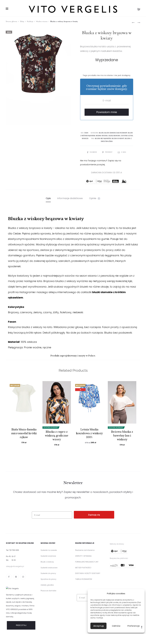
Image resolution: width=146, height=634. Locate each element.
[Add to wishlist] (34, 384)
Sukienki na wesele (49, 550)
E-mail (123, 152)
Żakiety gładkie (47, 585)
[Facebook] (9, 576)
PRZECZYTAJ (21, 625)
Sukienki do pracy (48, 573)
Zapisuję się (94, 512)
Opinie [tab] (94, 198)
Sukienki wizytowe (48, 556)
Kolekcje (30, 21)
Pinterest (109, 152)
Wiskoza (85, 138)
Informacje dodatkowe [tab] (70, 198)
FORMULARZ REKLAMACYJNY (86, 562)
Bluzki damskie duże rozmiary (115, 133)
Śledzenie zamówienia (85, 550)
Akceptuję (98, 625)
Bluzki (101, 133)
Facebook (93, 152)
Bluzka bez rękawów (103, 138)
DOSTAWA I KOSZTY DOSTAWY (87, 573)
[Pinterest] (16, 576)
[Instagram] (23, 576)
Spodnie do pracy (48, 579)
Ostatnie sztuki (127, 136)
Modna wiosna (41, 21)
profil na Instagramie (21, 292)
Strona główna (11, 21)
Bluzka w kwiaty (118, 138)
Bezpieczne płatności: (119, 558)
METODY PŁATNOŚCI (83, 567)
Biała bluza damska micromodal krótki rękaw (24, 433)
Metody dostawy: (117, 544)
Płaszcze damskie (48, 590)
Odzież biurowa (114, 136)
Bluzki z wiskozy (47, 562)
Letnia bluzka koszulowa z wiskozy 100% (89, 433)
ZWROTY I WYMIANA (83, 556)
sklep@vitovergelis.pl (15, 566)
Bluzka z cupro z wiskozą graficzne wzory (56, 435)
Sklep (22, 21)
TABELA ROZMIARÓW (83, 579)
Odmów (116, 625)
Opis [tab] (48, 198)
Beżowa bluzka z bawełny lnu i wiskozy (122, 435)
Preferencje (133, 625)
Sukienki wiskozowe (49, 567)
